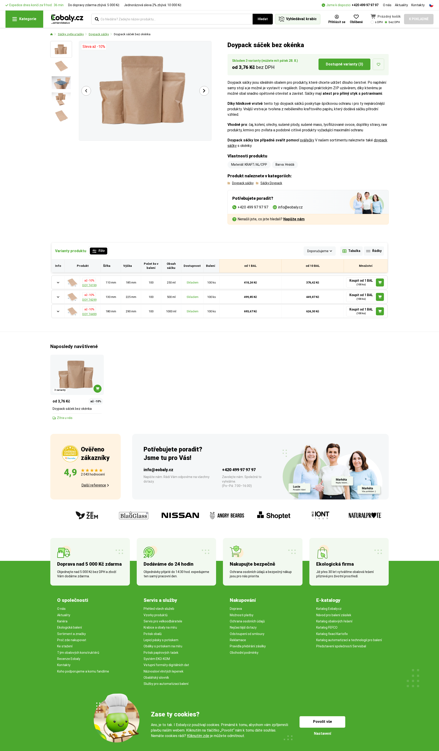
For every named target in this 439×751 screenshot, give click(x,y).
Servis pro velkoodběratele (163, 621)
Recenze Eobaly (68, 659)
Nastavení (322, 733)
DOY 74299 (89, 299)
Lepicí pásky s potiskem (161, 640)
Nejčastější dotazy (243, 627)
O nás (387, 5)
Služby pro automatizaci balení (166, 684)
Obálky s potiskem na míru (163, 646)
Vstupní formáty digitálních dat (166, 665)
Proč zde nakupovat (71, 640)
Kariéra (62, 621)
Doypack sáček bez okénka (132, 34)
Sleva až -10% (94, 46)
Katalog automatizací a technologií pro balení (349, 640)
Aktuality (401, 5)
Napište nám (294, 219)
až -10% (89, 280)
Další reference (93, 485)
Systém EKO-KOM (157, 659)
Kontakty (418, 5)
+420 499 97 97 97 (365, 5)
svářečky (307, 140)
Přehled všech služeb (159, 609)
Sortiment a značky (71, 634)
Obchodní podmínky (244, 652)
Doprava (236, 609)
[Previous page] (86, 91)
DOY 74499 (89, 314)
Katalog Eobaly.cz (329, 609)
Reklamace (238, 640)
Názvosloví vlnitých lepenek (163, 671)
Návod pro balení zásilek (333, 615)
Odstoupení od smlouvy (247, 634)
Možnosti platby (241, 615)
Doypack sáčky (99, 34)
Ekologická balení (69, 627)
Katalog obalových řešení (334, 621)
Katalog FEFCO (326, 627)
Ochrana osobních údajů (247, 621)
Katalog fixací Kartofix (332, 634)
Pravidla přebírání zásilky (248, 646)
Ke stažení (64, 646)
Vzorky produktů (156, 615)
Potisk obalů (153, 634)
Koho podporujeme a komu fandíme (83, 671)
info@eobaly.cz (158, 469)
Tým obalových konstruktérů (78, 652)
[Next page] (204, 91)
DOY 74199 (89, 285)
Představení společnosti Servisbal (341, 646)
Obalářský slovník (156, 677)
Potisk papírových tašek (161, 652)
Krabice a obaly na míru (160, 627)
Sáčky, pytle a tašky (71, 34)
